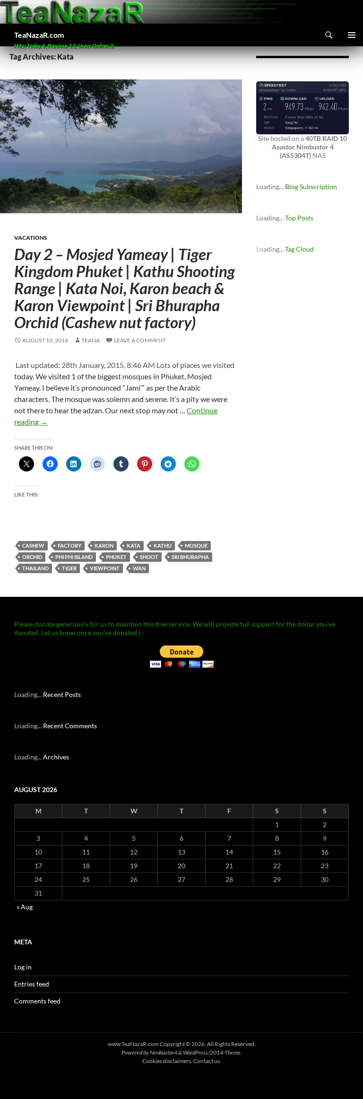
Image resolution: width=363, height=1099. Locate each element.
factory (69, 545)
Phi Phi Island (74, 557)
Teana (90, 340)
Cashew (33, 545)
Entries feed (31, 984)
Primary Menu (351, 35)
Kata (133, 545)
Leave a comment (140, 340)
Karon (104, 545)
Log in (23, 967)
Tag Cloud (299, 249)
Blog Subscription (311, 187)
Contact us (206, 1060)
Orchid (32, 557)
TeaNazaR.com (39, 34)
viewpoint (105, 568)
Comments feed (37, 1001)
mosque (196, 545)
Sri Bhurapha (190, 557)
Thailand (35, 568)
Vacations (30, 237)
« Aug (25, 907)
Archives (56, 757)
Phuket (116, 557)
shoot (149, 557)
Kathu (163, 545)
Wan (139, 568)
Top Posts (299, 218)
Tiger (69, 568)
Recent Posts (62, 694)
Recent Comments (70, 726)
